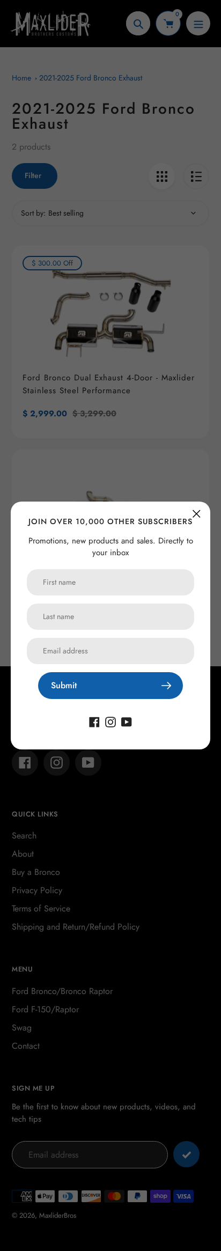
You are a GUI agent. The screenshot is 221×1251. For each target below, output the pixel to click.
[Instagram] (110, 721)
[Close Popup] (196, 513)
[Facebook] (94, 721)
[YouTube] (126, 721)
